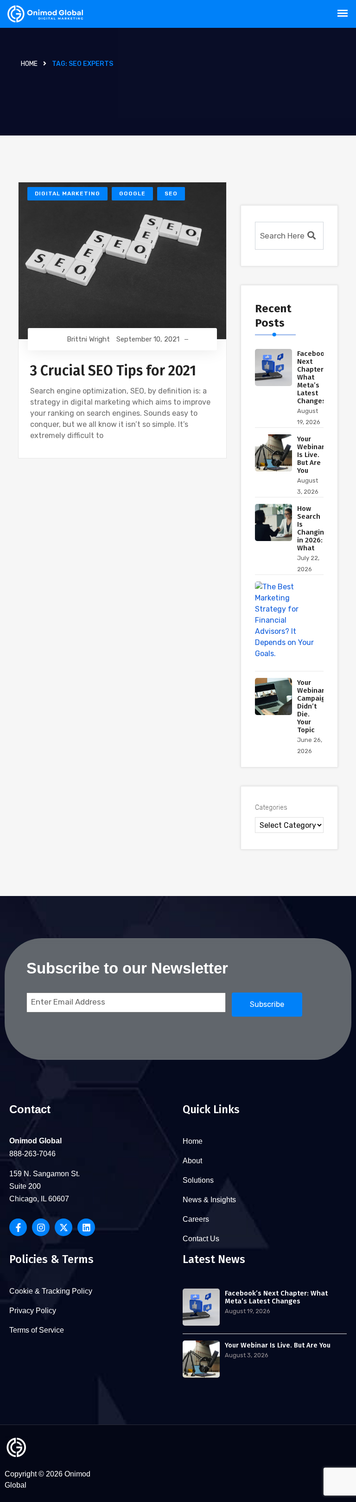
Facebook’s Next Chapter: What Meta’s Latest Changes (276, 1297)
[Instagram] (41, 1227)
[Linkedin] (86, 1227)
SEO (171, 193)
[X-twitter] (63, 1227)
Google (132, 193)
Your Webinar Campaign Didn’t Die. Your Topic (313, 706)
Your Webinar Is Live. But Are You (310, 455)
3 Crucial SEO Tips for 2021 (113, 370)
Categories (271, 808)
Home (29, 64)
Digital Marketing (67, 193)
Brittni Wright (88, 339)
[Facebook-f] (18, 1227)
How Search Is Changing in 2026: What (312, 528)
